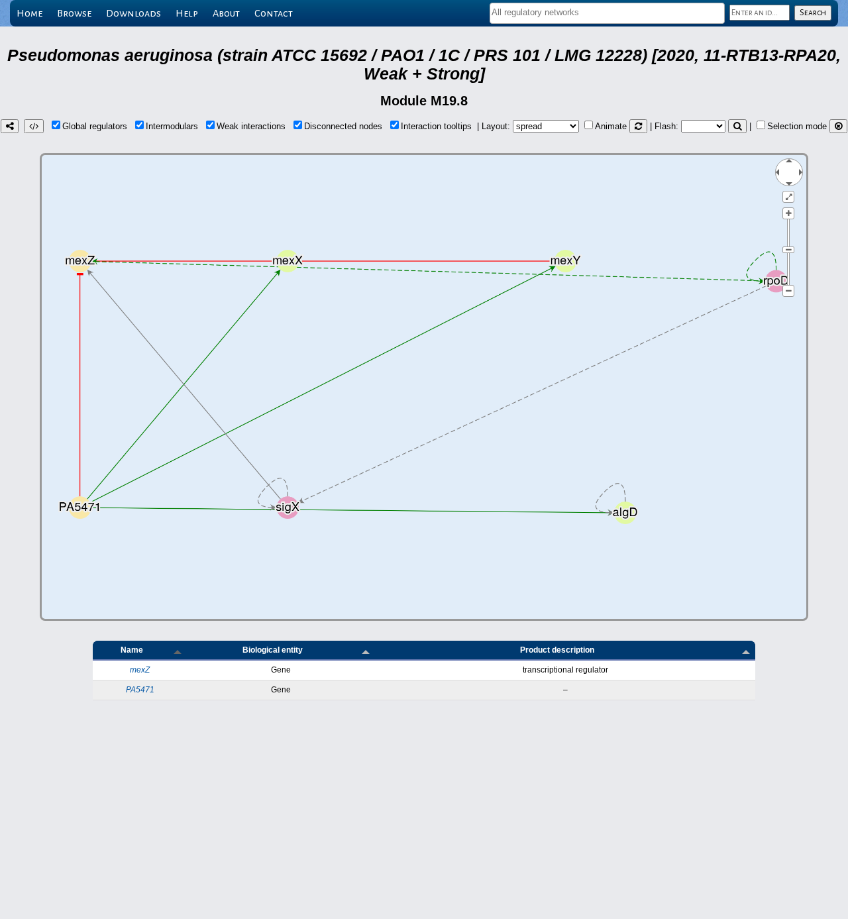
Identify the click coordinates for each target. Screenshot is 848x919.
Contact (273, 13)
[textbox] (607, 12)
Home (29, 13)
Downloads (133, 13)
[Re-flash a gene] (737, 126)
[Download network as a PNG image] (10, 126)
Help (187, 13)
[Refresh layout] (638, 126)
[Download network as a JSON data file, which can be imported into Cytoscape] (34, 126)
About (226, 13)
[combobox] (607, 13)
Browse (74, 13)
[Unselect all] (838, 126)
